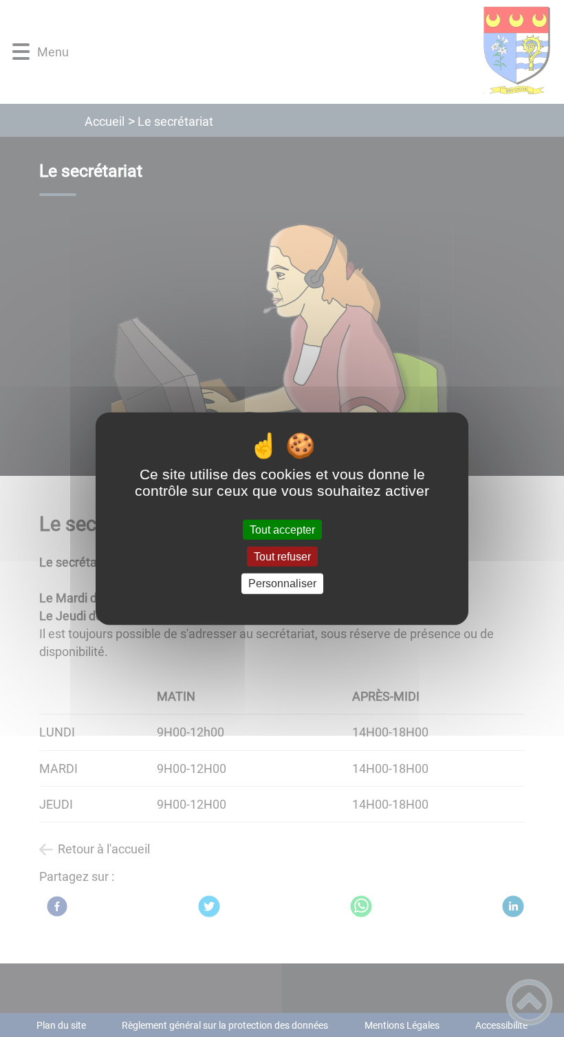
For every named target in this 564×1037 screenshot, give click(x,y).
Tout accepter (282, 530)
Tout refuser (282, 557)
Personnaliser (282, 583)
